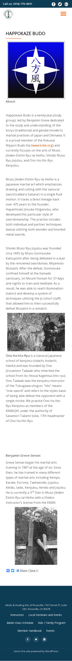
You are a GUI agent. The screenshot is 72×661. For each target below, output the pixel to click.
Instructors (17, 615)
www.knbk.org (42, 145)
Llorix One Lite (22, 651)
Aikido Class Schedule (20, 623)
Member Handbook (29, 630)
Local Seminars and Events (45, 615)
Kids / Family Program (51, 623)
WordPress (51, 651)
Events (50, 630)
